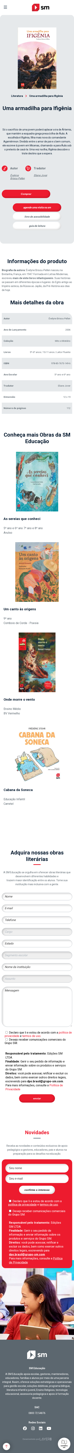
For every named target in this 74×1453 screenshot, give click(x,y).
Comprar (26, 193)
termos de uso (31, 1036)
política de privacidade (22, 1204)
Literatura (17, 96)
